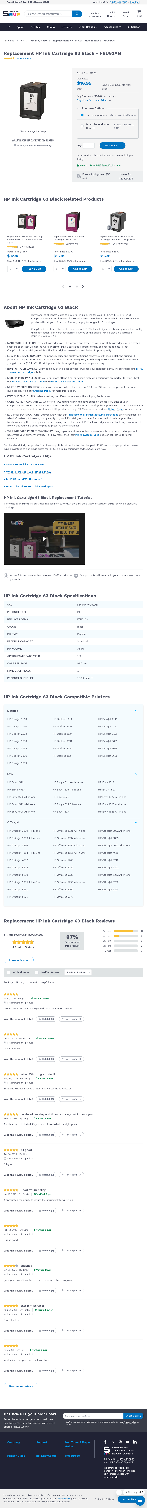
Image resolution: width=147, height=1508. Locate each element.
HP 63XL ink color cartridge (66, 381)
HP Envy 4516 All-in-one (67, 789)
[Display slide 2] (77, 286)
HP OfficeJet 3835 (108, 838)
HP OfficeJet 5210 (108, 860)
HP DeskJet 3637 (62, 755)
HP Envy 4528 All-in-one (112, 811)
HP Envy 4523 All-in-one (21, 804)
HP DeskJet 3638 (108, 755)
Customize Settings (104, 1499)
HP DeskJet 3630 (17, 741)
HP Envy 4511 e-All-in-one (68, 782)
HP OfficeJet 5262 (63, 889)
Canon (51, 26)
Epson (20, 26)
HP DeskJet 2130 (17, 726)
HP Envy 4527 (61, 811)
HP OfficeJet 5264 (108, 889)
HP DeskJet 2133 (17, 733)
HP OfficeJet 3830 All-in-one (23, 830)
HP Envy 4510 (105, 165)
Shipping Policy (42, 390)
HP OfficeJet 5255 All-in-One (23, 882)
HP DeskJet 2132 (108, 726)
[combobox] (53, 14)
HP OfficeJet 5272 (63, 896)
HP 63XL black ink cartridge (28, 381)
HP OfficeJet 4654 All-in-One (23, 852)
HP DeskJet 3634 (62, 748)
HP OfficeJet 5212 (17, 867)
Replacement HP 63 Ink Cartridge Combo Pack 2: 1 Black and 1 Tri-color (25, 239)
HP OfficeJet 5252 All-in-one (114, 874)
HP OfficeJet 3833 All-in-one (23, 838)
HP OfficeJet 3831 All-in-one (69, 830)
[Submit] (77, 14)
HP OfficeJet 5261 (17, 889)
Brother (35, 26)
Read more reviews (21, 1386)
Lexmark (66, 26)
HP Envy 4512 (106, 782)
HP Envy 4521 (61, 796)
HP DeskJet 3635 (108, 748)
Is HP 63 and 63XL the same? (24, 479)
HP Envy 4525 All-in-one (112, 804)
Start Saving (133, 1415)
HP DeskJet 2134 (62, 733)
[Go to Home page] (11, 13)
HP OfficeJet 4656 (108, 852)
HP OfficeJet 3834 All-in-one (69, 838)
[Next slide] (83, 286)
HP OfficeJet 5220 (63, 867)
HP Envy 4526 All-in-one (21, 811)
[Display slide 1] (70, 286)
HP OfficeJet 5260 (108, 882)
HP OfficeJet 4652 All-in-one (114, 845)
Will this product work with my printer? (33, 139)
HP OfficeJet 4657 (17, 860)
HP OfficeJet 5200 (63, 860)
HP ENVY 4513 (16, 789)
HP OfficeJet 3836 (17, 845)
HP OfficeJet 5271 (17, 896)
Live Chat (135, 2)
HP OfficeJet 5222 (108, 867)
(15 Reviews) (23, 58)
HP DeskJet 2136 (108, 733)
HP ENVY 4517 (106, 789)
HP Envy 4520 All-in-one (21, 796)
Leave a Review (18, 959)
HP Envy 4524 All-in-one (67, 804)
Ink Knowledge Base (87, 434)
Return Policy (116, 409)
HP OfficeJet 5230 (17, 874)
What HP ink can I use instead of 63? (28, 471)
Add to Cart (34, 268)
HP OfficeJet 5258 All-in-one (69, 882)
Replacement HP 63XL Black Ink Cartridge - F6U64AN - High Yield (117, 238)
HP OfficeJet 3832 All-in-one (114, 830)
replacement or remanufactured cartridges (92, 414)
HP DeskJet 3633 (17, 748)
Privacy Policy (130, 1422)
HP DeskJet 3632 (108, 741)
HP (8, 26)
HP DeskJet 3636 (17, 755)
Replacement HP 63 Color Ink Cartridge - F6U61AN (69, 238)
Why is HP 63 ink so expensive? (25, 464)
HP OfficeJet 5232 (63, 874)
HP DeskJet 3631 (62, 741)
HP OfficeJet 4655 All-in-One (69, 852)
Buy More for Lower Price (92, 100)
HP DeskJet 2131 (62, 726)
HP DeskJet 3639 (17, 763)
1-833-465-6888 (118, 2)
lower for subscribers (126, 176)
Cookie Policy (63, 1498)
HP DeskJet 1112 (108, 719)
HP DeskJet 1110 (17, 719)
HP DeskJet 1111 (62, 719)
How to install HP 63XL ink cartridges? (29, 486)
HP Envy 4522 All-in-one (112, 796)
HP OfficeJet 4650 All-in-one (69, 845)
